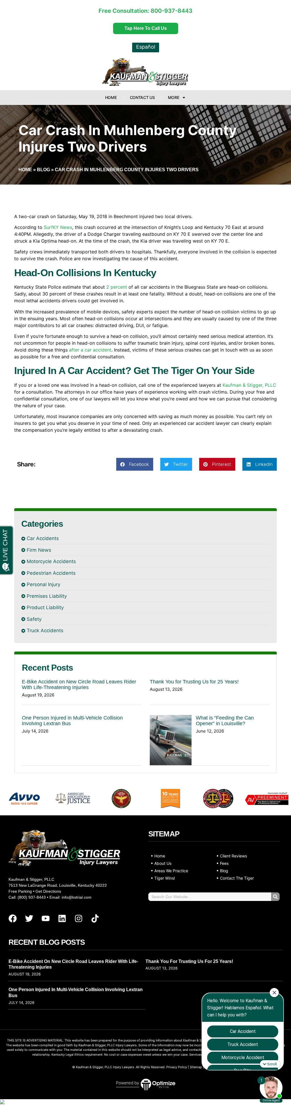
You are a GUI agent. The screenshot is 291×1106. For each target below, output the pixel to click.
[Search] (275, 896)
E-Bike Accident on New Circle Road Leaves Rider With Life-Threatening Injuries (79, 684)
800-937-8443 (171, 10)
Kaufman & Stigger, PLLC (249, 385)
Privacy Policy (176, 1067)
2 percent (116, 287)
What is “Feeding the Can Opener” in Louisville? (225, 720)
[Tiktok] (95, 918)
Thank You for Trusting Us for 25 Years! (194, 682)
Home (111, 97)
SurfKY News (58, 227)
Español (145, 47)
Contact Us (142, 97)
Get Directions (48, 891)
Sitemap (196, 1067)
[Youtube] (45, 918)
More (173, 97)
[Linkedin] (62, 918)
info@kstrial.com (77, 897)
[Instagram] (78, 918)
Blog (43, 169)
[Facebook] (12, 918)
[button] (134, 464)
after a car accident (90, 350)
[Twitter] (29, 918)
